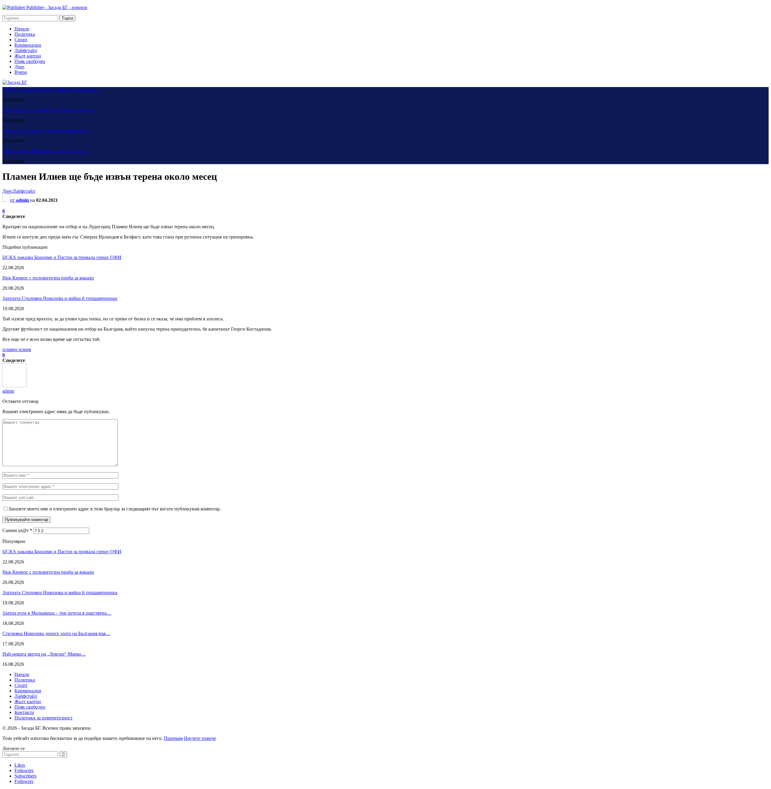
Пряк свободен (29, 61)
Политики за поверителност (43, 717)
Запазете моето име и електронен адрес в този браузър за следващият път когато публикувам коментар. (114, 508)
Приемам (173, 738)
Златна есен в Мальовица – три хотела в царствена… (56, 613)
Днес (19, 66)
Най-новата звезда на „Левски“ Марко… (44, 653)
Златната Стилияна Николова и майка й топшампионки (59, 298)
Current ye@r (17, 530)
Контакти (24, 712)
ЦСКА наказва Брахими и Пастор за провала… (51, 89)
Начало (21, 28)
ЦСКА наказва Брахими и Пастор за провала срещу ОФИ (61, 257)
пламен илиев (16, 349)
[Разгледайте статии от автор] (14, 385)
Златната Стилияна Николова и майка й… (45, 130)
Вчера (20, 72)
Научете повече (200, 738)
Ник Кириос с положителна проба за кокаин (48, 110)
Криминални (27, 45)
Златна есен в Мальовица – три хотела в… (45, 151)
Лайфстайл (25, 50)
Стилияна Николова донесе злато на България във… (56, 633)
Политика (24, 34)
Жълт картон (27, 55)
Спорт (20, 39)
